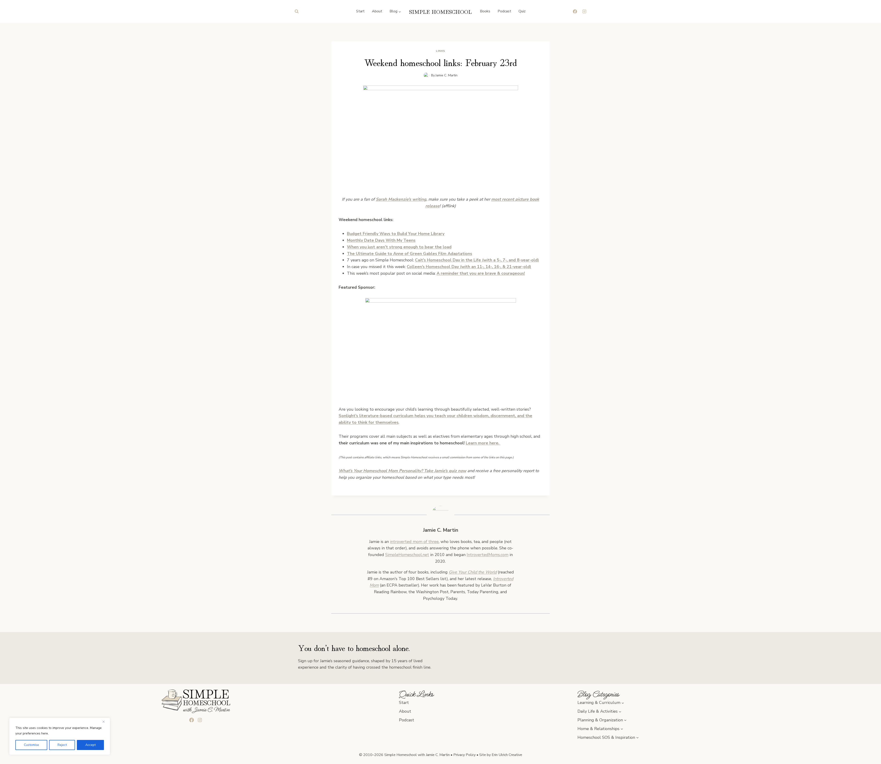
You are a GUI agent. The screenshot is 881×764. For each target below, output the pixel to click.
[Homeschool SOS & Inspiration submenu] (637, 737)
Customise (31, 745)
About (377, 11)
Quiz (522, 11)
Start (360, 11)
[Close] (105, 721)
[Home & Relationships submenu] (622, 729)
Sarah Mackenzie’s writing (401, 199)
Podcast (504, 11)
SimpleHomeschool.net (407, 554)
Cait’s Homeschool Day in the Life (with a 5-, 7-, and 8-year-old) (477, 260)
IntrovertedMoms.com (487, 554)
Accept (90, 745)
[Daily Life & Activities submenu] (620, 711)
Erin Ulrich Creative (507, 754)
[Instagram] (584, 11)
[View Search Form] (297, 11)
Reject (62, 745)
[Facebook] (575, 11)
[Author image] (426, 75)
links (440, 51)
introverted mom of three (414, 541)
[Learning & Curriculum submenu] (623, 702)
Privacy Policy (464, 754)
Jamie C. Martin (446, 75)
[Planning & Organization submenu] (625, 720)
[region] (59, 736)
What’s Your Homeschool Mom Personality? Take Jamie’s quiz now (402, 470)
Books (485, 11)
